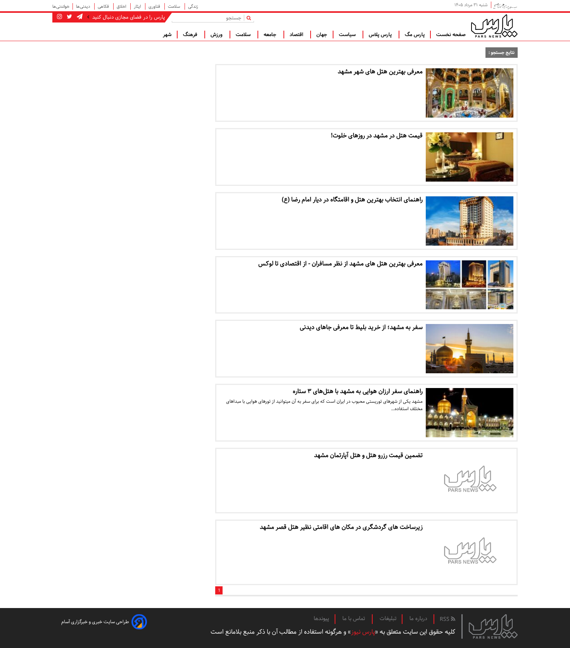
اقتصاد (297, 34)
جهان (321, 34)
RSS (445, 619)
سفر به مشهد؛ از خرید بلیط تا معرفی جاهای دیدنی (361, 327)
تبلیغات (388, 618)
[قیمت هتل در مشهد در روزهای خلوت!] (469, 157)
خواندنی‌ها (60, 6)
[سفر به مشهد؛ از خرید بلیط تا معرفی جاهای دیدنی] (469, 348)
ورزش (217, 34)
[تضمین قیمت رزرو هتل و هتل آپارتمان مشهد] (469, 480)
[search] (250, 18)
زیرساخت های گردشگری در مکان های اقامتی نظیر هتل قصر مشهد (341, 527)
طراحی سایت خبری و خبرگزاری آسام (95, 621)
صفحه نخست (451, 34)
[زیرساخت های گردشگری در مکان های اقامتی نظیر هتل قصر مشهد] (469, 552)
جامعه (271, 34)
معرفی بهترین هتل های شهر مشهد (380, 71)
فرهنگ (191, 34)
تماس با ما (354, 618)
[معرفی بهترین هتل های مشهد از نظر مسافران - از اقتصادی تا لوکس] (469, 285)
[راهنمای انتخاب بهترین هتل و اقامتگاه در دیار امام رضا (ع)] (469, 221)
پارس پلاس (381, 34)
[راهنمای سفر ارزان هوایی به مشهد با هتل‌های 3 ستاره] (469, 412)
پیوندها (321, 618)
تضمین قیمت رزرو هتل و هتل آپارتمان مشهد (368, 455)
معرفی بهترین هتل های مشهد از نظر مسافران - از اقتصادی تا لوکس (340, 264)
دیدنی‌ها (83, 6)
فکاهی (104, 6)
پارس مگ (415, 34)
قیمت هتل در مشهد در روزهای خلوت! (377, 135)
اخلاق (122, 6)
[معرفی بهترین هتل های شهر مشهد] (469, 93)
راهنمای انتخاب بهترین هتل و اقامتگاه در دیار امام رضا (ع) (352, 199)
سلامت (174, 6)
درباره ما (418, 618)
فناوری (155, 6)
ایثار (138, 6)
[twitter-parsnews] (69, 17)
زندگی (193, 6)
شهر (167, 34)
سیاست (348, 34)
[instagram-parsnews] (59, 17)
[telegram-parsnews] (79, 17)
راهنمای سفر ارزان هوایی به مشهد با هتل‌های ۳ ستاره (358, 391)
